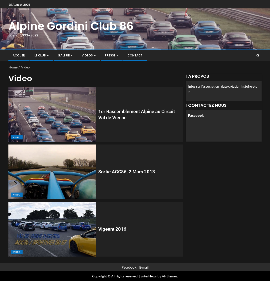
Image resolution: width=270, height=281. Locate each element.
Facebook (129, 267)
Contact (135, 55)
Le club (40, 55)
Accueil (19, 55)
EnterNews (148, 276)
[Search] (258, 55)
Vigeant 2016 (112, 229)
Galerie (64, 55)
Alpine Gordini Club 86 (71, 26)
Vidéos (87, 55)
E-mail (143, 267)
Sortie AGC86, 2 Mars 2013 (126, 171)
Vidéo (16, 137)
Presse (110, 55)
